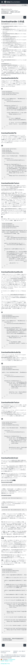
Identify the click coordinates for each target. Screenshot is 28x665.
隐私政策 (7, 660)
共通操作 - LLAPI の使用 (15, 11)
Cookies (11, 660)
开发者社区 (18, 638)
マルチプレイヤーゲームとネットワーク (9, 10)
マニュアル (3, 5)
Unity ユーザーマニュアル (6, 9)
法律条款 (2, 660)
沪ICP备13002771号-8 (5, 663)
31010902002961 (11, 659)
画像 (15, 220)
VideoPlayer (16, 47)
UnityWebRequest (5, 11)
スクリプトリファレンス (11, 5)
